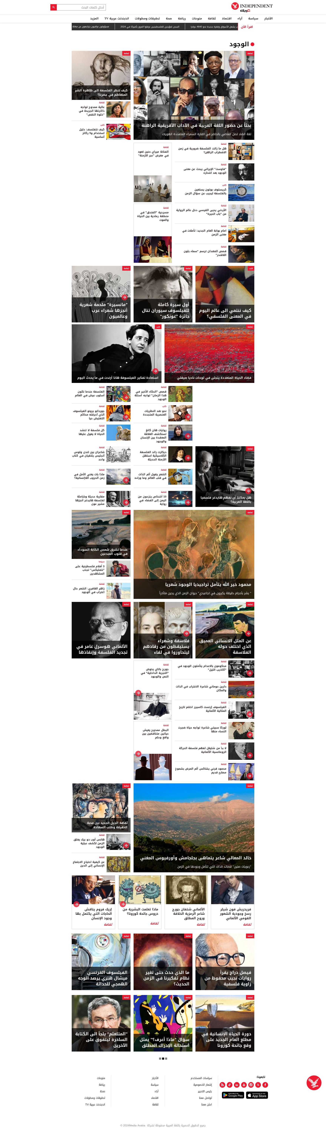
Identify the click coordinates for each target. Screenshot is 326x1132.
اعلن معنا (206, 1104)
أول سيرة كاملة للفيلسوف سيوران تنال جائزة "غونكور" (165, 310)
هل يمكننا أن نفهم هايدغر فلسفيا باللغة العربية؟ (226, 500)
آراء (240, 18)
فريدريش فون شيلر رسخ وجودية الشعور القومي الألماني (235, 914)
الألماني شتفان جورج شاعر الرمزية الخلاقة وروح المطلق (188, 914)
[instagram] (251, 1085)
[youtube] (244, 1085)
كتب (102, 125)
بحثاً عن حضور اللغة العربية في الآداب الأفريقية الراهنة (196, 126)
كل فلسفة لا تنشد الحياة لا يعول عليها (92, 432)
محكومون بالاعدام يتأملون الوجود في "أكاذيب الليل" (202, 668)
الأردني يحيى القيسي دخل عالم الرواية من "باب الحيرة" (201, 212)
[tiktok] (229, 1085)
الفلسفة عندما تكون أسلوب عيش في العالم (90, 393)
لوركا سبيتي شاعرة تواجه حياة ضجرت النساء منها (202, 729)
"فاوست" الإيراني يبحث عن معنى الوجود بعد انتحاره (205, 171)
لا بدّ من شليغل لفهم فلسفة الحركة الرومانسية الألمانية (202, 750)
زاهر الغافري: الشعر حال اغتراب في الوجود (89, 590)
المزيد (94, 18)
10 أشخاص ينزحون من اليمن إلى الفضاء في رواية (152, 500)
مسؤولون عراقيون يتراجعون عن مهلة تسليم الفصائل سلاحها (92, 26)
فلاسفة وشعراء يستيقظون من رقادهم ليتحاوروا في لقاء (166, 646)
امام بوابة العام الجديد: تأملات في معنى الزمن (204, 232)
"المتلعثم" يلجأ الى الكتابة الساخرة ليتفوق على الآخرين (101, 1040)
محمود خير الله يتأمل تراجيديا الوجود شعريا (208, 585)
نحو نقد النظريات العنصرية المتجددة (153, 413)
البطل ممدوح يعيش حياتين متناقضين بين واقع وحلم (155, 734)
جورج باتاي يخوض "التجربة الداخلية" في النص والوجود (154, 673)
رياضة (182, 18)
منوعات (197, 18)
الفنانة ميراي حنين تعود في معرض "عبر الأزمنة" (153, 153)
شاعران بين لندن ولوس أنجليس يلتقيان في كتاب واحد (88, 456)
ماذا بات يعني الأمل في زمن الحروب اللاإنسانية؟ (89, 476)
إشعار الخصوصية (202, 1084)
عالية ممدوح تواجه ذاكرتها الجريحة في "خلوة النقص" (92, 111)
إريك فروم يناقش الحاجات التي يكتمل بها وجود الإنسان (93, 914)
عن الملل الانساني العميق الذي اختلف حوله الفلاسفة (225, 646)
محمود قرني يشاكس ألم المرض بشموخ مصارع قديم (200, 770)
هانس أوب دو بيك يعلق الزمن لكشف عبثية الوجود (89, 843)
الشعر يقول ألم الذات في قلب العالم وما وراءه (150, 476)
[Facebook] (265, 1085)
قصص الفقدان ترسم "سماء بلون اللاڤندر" (205, 253)
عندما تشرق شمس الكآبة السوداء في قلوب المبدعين (103, 552)
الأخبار (268, 18)
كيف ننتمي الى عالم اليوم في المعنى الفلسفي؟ (225, 313)
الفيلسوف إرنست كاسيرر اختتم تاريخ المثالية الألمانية (202, 709)
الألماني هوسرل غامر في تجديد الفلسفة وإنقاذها (102, 649)
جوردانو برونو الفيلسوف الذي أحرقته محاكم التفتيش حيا (89, 415)
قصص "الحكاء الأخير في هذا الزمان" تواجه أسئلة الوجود (150, 395)
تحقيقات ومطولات (147, 18)
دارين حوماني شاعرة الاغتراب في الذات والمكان (201, 688)
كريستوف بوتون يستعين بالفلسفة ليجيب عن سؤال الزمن (205, 191)
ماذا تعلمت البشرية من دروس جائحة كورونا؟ (140, 911)
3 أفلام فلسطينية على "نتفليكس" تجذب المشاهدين (90, 570)
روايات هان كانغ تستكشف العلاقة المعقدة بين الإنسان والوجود (153, 436)
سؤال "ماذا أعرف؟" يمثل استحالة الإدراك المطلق (164, 1043)
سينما (102, 562)
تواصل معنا (205, 1097)
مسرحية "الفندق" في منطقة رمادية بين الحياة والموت (153, 216)
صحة (169, 18)
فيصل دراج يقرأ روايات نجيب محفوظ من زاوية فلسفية (228, 978)
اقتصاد (226, 18)
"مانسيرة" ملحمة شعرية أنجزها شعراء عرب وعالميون (103, 310)
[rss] (222, 1085)
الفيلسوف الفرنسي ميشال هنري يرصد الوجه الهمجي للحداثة (103, 978)
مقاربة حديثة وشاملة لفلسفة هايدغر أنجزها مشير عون (90, 500)
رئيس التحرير (205, 1091)
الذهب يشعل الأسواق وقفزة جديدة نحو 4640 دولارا (229, 27)
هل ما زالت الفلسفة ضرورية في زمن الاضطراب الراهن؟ (202, 150)
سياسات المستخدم (201, 1078)
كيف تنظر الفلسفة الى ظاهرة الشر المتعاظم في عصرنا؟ (101, 92)
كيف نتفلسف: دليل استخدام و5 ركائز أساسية (92, 133)
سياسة (253, 18)
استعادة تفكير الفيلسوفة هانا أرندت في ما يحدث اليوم (117, 378)
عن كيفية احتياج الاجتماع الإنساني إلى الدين (89, 864)
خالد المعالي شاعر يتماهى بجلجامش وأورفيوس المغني (195, 858)
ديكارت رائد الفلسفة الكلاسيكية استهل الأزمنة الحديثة (153, 456)
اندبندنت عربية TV (117, 18)
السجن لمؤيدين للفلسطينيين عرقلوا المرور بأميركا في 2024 (162, 27)
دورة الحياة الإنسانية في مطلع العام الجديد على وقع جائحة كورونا (226, 1040)
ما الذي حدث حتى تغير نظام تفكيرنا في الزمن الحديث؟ (166, 978)
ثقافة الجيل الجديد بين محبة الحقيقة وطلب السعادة (107, 825)
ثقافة (212, 18)
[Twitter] (258, 1085)
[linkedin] (237, 1085)
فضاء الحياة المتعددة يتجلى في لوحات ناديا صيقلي (214, 378)
